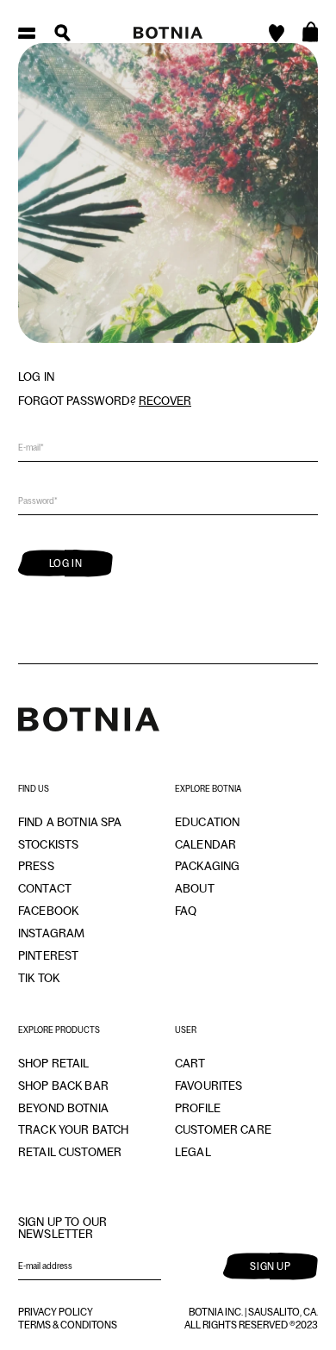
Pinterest (48, 955)
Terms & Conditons (67, 1325)
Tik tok (38, 978)
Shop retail (54, 1063)
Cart (190, 1063)
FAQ (185, 911)
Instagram (51, 933)
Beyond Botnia (63, 1108)
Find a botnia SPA (69, 822)
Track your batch (73, 1129)
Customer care (223, 1129)
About (195, 888)
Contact (45, 888)
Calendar (205, 844)
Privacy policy (55, 1312)
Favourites (208, 1085)
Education (207, 822)
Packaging (207, 866)
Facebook (48, 911)
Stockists (48, 844)
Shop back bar (63, 1085)
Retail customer (69, 1152)
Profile (198, 1108)
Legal (193, 1152)
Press (36, 866)
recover (165, 400)
